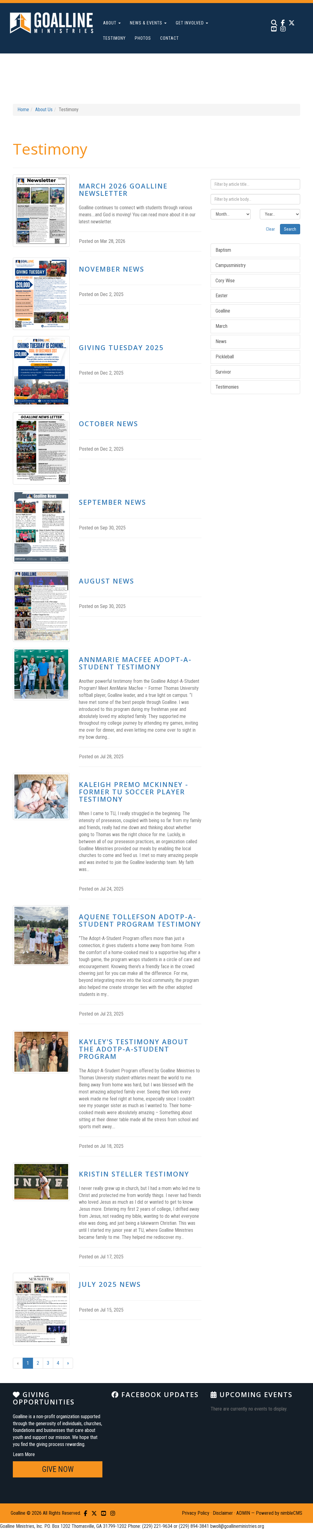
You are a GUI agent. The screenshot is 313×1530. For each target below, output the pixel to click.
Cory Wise (225, 281)
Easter (221, 295)
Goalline (222, 311)
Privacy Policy (195, 1513)
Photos (143, 38)
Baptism (223, 250)
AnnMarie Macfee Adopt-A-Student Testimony (135, 663)
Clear (270, 229)
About (110, 22)
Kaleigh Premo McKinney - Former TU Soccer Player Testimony (133, 791)
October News (108, 423)
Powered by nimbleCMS (279, 1513)
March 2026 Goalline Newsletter (123, 189)
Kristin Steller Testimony (134, 1173)
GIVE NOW (58, 1469)
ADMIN (243, 1513)
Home (23, 109)
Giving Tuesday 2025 (121, 347)
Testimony (114, 38)
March (221, 326)
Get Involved (190, 22)
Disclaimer (223, 1513)
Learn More (24, 1454)
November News (111, 268)
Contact (169, 38)
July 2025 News (110, 1284)
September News (112, 502)
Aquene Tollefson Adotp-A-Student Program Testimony (140, 920)
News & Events (147, 22)
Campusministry (230, 265)
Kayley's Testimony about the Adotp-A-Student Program (134, 1049)
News (220, 341)
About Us (44, 109)
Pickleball (224, 357)
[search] (274, 22)
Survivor (223, 372)
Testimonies (227, 387)
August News (106, 580)
